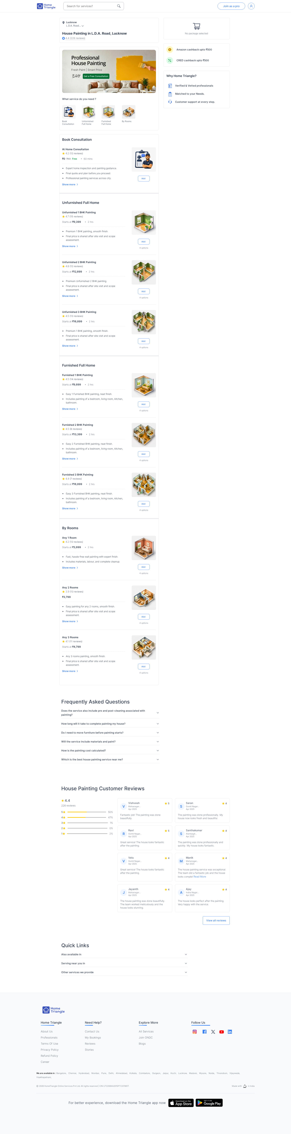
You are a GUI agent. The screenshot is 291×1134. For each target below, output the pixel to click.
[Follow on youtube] (221, 1031)
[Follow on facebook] (204, 1031)
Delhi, (112, 1073)
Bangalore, (61, 1073)
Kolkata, (134, 1073)
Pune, (104, 1073)
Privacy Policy (50, 1049)
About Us (47, 1031)
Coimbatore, (145, 1073)
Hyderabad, (84, 1073)
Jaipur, (166, 1073)
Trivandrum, (222, 1073)
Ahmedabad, (122, 1073)
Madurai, (193, 1073)
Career (45, 1061)
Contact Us (92, 1031)
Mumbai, (95, 1073)
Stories (89, 1049)
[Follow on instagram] (194, 1031)
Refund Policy (49, 1055)
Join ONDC (146, 1037)
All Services (146, 1031)
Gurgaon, (156, 1073)
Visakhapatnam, (43, 1077)
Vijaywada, (235, 1073)
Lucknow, (183, 1073)
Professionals (49, 1037)
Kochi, (174, 1073)
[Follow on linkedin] (230, 1032)
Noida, (212, 1073)
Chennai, (72, 1073)
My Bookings (93, 1037)
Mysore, (203, 1073)
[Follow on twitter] (213, 1032)
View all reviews (216, 920)
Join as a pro (231, 6)
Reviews (90, 1043)
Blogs (142, 1043)
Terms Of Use (49, 1043)
